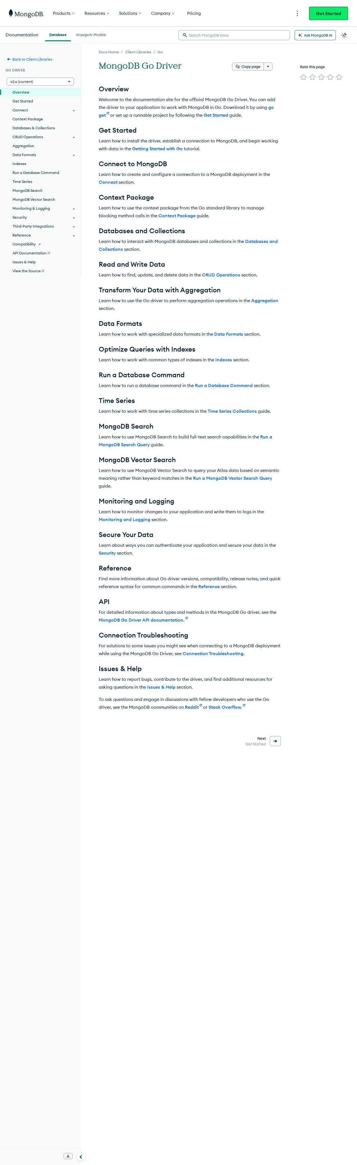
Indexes (223, 359)
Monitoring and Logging (124, 519)
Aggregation (264, 300)
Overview (21, 92)
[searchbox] (234, 35)
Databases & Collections (34, 128)
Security (107, 553)
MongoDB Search (28, 190)
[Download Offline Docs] (68, 1156)
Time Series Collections (232, 411)
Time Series (22, 181)
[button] (40, 81)
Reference (209, 586)
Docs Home (109, 52)
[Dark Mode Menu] (344, 35)
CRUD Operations (221, 275)
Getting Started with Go (157, 148)
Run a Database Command (224, 385)
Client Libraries (138, 52)
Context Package (177, 215)
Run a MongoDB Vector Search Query (232, 478)
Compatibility (24, 244)
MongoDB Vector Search (34, 199)
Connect (108, 182)
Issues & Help (161, 687)
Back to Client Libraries (32, 59)
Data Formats (228, 334)
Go (160, 52)
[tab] (58, 34)
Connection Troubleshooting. (214, 653)
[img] (303, 77)
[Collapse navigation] (80, 1156)
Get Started (328, 13)
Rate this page (312, 67)
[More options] (268, 66)
